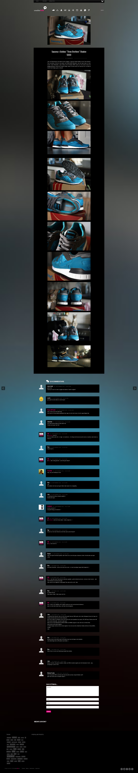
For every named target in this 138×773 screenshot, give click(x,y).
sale (12, 754)
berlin (18, 740)
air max (22, 737)
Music (73, 11)
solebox (25, 758)
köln (15, 749)
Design (77, 11)
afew (19, 737)
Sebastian (50, 435)
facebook (127, 769)
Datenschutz (32, 768)
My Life (61, 11)
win (19, 761)
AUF (102, 1)
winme (23, 761)
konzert (11, 749)
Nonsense (89, 11)
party (22, 751)
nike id (17, 751)
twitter (130, 769)
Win (65, 11)
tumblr (132, 769)
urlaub (15, 761)
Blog (37, 1)
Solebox (67, 61)
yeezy (8, 763)
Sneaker (53, 11)
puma (26, 751)
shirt (15, 754)
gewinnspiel (11, 747)
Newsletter (52, 1)
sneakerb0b (18, 756)
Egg (49, 543)
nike (13, 751)
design (19, 742)
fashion (22, 744)
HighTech (81, 11)
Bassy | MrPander (51, 410)
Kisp (49, 460)
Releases (45, 1)
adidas (14, 737)
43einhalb (9, 737)
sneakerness (13, 758)
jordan (21, 746)
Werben (27, 768)
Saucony (72, 61)
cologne (9, 742)
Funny (85, 11)
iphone (17, 746)
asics (12, 739)
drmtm (23, 742)
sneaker (10, 756)
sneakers (20, 758)
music (19, 749)
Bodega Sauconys (51, 66)
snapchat (124, 769)
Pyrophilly (49, 471)
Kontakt (23, 768)
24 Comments (69, 58)
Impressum (37, 768)
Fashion (57, 11)
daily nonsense (14, 742)
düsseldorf (12, 744)
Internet (69, 11)
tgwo (11, 761)
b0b (48, 434)
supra (8, 761)
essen (17, 744)
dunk (8, 744)
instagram (122, 769)
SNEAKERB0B (40, 8)
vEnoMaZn (49, 506)
